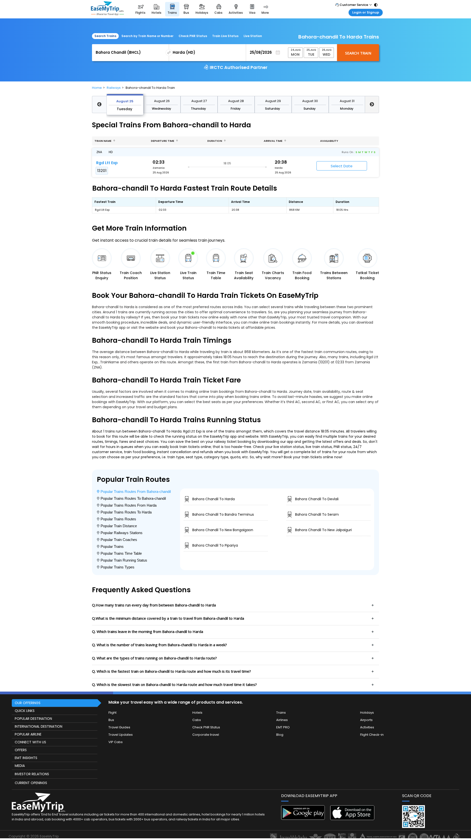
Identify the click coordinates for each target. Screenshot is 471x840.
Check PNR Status (193, 36)
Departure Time (163, 141)
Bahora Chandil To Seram (317, 514)
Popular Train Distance (119, 526)
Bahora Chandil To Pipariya (215, 545)
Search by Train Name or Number (147, 36)
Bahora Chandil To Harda (213, 499)
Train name (103, 141)
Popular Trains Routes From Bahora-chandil (136, 491)
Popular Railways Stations (122, 533)
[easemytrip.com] (107, 9)
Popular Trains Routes (118, 519)
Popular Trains (112, 546)
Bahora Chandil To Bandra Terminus (223, 514)
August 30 (310, 101)
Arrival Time (273, 141)
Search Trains (105, 36)
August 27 (199, 101)
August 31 (347, 101)
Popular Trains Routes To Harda (126, 512)
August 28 (236, 101)
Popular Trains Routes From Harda (129, 505)
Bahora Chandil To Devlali (317, 499)
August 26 (162, 101)
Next (372, 104)
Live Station (253, 36)
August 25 (124, 101)
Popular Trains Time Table (121, 553)
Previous (99, 104)
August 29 (273, 101)
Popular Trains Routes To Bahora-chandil (133, 498)
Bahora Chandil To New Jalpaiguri (323, 529)
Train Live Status (225, 36)
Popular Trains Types (117, 567)
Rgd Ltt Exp (107, 162)
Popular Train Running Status (124, 560)
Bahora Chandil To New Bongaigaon (222, 529)
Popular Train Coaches (119, 540)
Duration (215, 141)
